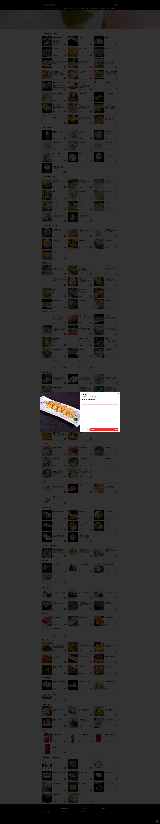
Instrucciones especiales (88, 399)
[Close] (118, 393)
